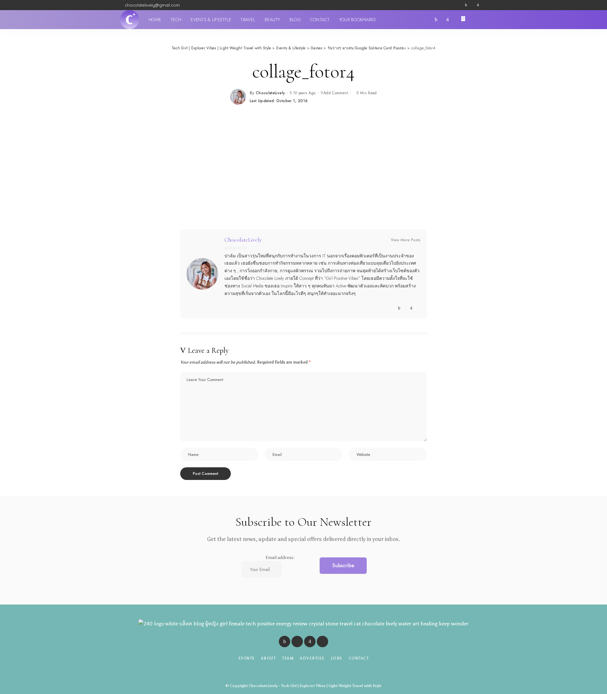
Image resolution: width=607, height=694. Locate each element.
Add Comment (335, 93)
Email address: (280, 557)
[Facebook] (466, 5)
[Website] (393, 308)
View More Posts (405, 240)
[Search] (483, 19)
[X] (472, 5)
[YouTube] (484, 5)
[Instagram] (478, 5)
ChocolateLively (270, 93)
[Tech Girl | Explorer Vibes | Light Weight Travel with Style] (129, 19)
